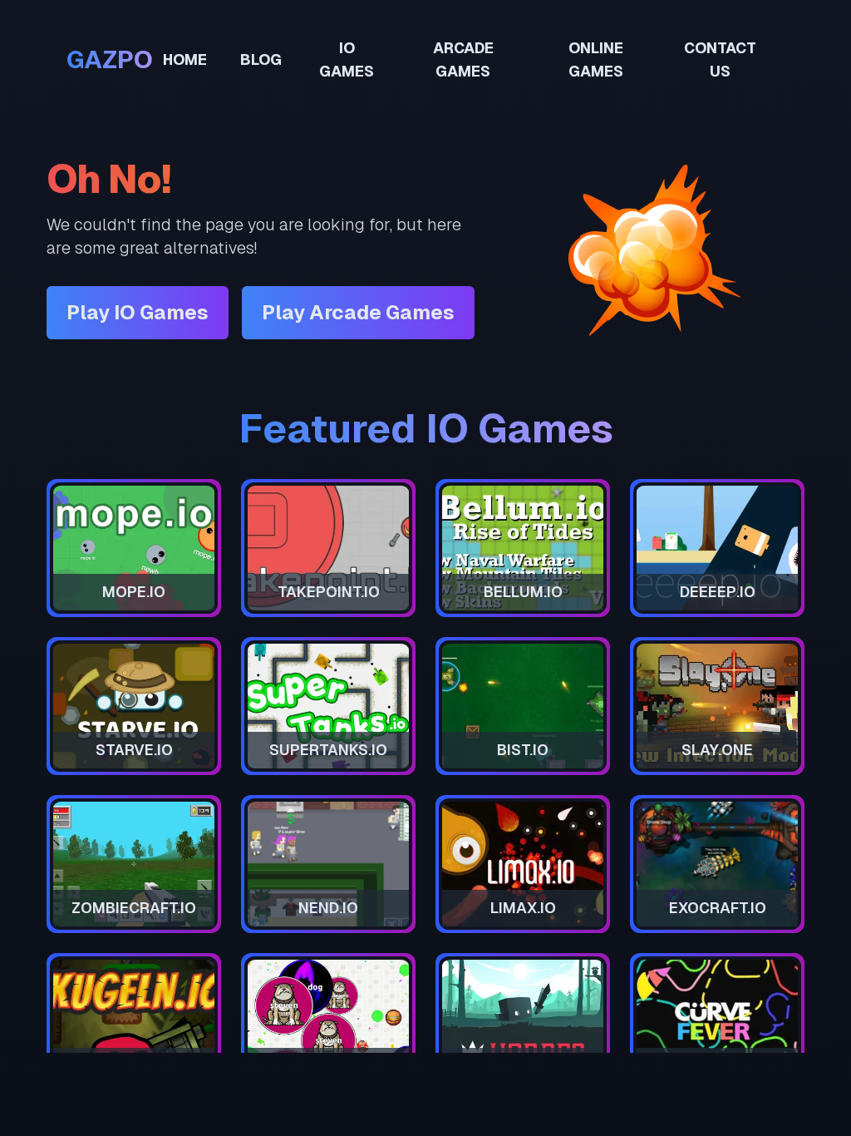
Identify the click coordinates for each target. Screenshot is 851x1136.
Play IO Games (137, 312)
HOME (185, 59)
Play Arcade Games (358, 312)
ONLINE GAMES (595, 59)
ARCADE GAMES (463, 59)
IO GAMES (346, 59)
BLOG (261, 59)
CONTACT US (720, 59)
